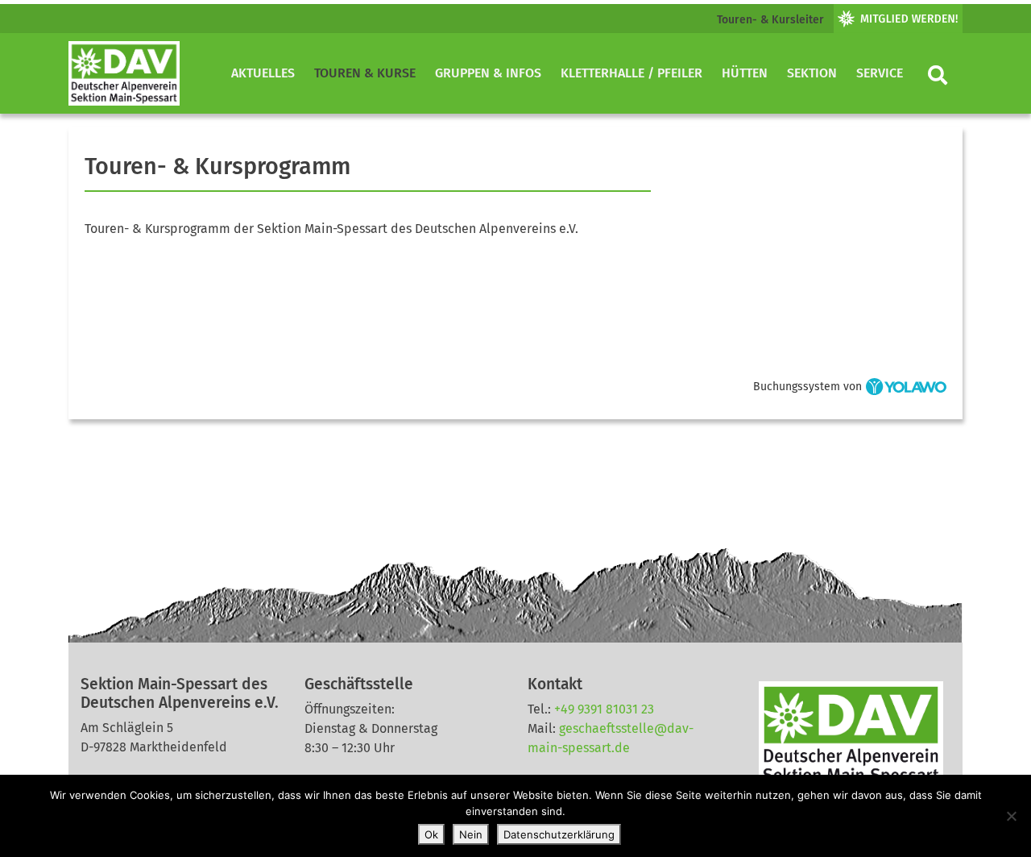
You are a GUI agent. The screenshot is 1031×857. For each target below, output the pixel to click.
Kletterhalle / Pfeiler (631, 73)
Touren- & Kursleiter (770, 20)
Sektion (812, 73)
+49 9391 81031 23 (604, 709)
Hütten (745, 73)
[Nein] (1011, 816)
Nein (470, 834)
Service (879, 73)
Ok (431, 834)
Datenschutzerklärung (559, 834)
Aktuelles (263, 73)
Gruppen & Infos (488, 73)
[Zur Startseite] (124, 73)
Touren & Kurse (365, 73)
